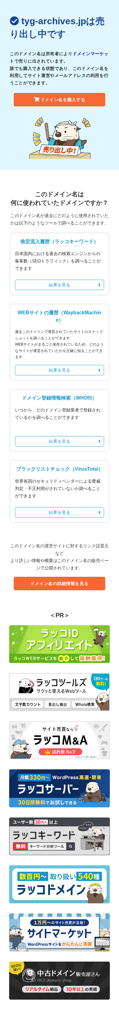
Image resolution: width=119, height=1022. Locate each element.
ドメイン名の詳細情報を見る (59, 583)
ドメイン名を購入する (63, 99)
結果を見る (59, 284)
